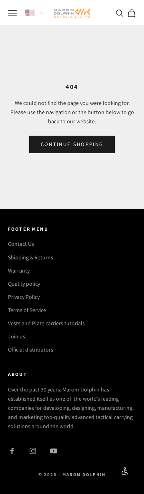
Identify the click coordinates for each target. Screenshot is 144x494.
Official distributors (30, 349)
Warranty (19, 270)
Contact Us (21, 243)
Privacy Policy (24, 296)
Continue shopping (72, 144)
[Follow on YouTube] (54, 451)
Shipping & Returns (30, 257)
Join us (16, 336)
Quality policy (24, 283)
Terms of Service (27, 310)
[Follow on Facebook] (12, 451)
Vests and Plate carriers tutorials (46, 323)
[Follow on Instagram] (33, 451)
